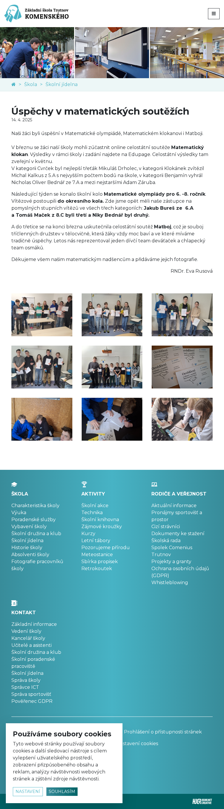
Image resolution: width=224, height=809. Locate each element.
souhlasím (62, 791)
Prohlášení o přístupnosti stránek (162, 732)
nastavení (27, 791)
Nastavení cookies (137, 743)
